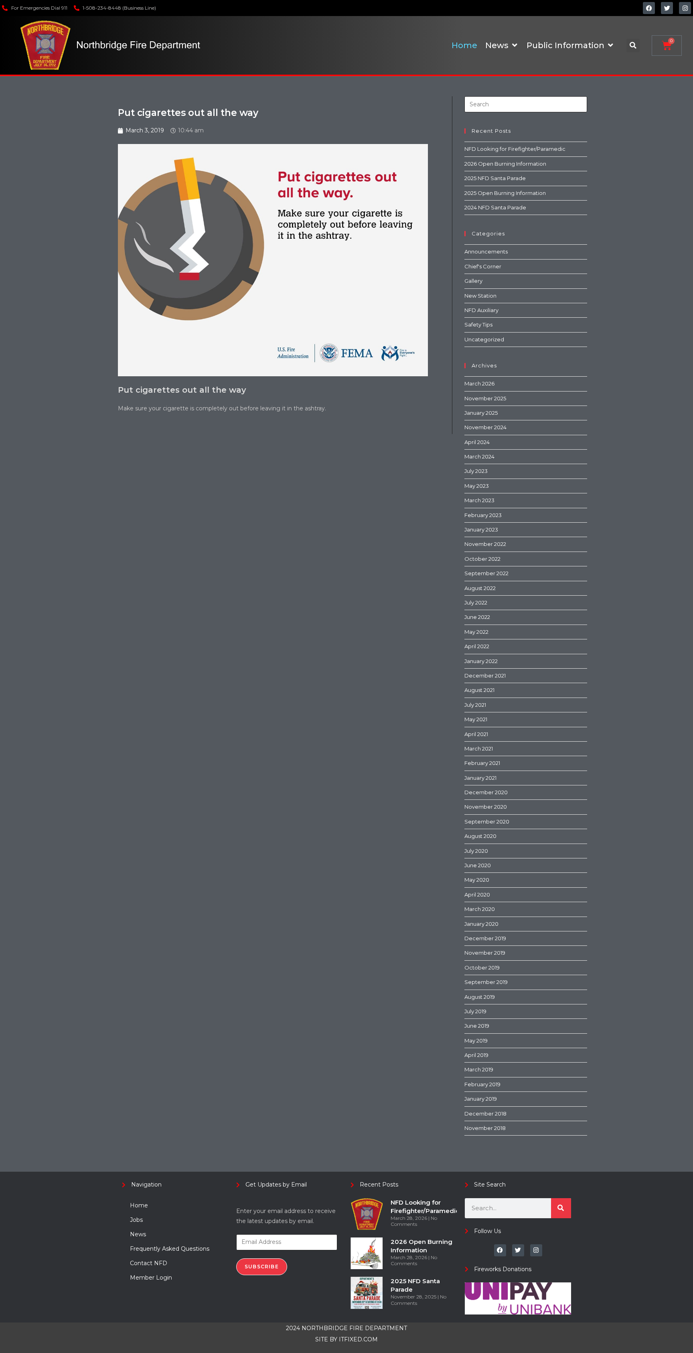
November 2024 (485, 427)
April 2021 (476, 734)
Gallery (473, 281)
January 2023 (481, 529)
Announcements (486, 251)
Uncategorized (484, 339)
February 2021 (482, 763)
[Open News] (515, 45)
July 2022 (475, 602)
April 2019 (476, 1055)
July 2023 (476, 471)
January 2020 (481, 924)
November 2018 (485, 1128)
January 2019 (480, 1098)
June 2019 (476, 1025)
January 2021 (480, 778)
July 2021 (475, 705)
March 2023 (479, 500)
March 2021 (478, 748)
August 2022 (480, 588)
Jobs (136, 1219)
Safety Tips (478, 324)
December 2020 (486, 792)
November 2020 (485, 806)
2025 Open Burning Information (505, 193)
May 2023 (476, 486)
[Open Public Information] (610, 45)
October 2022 (482, 559)
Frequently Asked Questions (169, 1248)
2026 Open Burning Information (505, 163)
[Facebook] (649, 8)
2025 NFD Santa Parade (495, 178)
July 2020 (476, 851)
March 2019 (478, 1069)
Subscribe (262, 1267)
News (138, 1234)
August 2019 (479, 997)
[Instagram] (685, 8)
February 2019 (482, 1084)
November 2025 (485, 398)
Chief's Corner (482, 266)
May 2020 (476, 879)
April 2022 (476, 646)
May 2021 (475, 719)
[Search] (561, 1208)
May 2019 (476, 1040)
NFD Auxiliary (481, 310)
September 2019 (486, 982)
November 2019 (484, 952)
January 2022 (481, 661)
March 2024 (479, 456)
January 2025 (481, 413)
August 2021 (479, 690)
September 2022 (486, 573)
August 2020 (480, 836)
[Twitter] (667, 8)
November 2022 (485, 544)
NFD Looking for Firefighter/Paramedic (514, 149)
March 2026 (479, 383)
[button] (633, 45)
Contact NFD (148, 1263)
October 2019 (482, 967)
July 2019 (475, 1011)
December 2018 (485, 1113)
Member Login (151, 1277)
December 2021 (485, 675)
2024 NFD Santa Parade (495, 207)
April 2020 (477, 894)
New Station (480, 295)
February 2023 (483, 515)
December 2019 (485, 938)
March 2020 (479, 909)
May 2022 (476, 632)
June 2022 (477, 617)
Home (139, 1205)
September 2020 (486, 821)
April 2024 (477, 442)
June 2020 (477, 865)
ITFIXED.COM (358, 1339)
